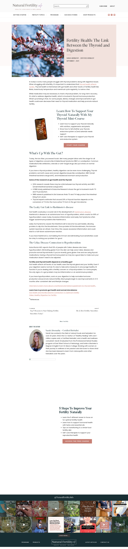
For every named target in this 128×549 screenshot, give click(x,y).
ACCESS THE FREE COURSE (77, 441)
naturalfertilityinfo (7, 502)
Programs (25, 542)
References (34, 299)
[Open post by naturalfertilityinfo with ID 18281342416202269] (104, 525)
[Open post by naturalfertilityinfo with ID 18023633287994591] (104, 509)
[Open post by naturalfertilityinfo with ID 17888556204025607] (56, 525)
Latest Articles (91, 542)
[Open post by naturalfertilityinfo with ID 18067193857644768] (120, 525)
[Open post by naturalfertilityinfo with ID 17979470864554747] (72, 509)
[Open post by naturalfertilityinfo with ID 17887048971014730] (40, 525)
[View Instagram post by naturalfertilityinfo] (14, 515)
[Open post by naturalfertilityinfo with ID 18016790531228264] (40, 509)
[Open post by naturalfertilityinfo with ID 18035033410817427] (56, 509)
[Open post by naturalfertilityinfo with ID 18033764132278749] (24, 525)
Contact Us (105, 542)
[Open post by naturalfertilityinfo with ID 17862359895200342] (120, 509)
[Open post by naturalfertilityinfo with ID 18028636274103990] (88, 525)
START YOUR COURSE (76, 145)
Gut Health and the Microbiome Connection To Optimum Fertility (54, 293)
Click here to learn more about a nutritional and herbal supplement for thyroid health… (62, 286)
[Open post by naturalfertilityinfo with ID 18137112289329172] (72, 525)
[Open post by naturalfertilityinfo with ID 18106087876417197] (24, 509)
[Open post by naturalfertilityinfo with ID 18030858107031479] (88, 509)
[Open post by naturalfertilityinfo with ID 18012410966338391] (8, 525)
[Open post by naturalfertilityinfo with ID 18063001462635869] (8, 509)
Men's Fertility (64, 321)
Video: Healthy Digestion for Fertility (43, 295)
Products (36, 542)
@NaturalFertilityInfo (64, 497)
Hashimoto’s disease (82, 212)
